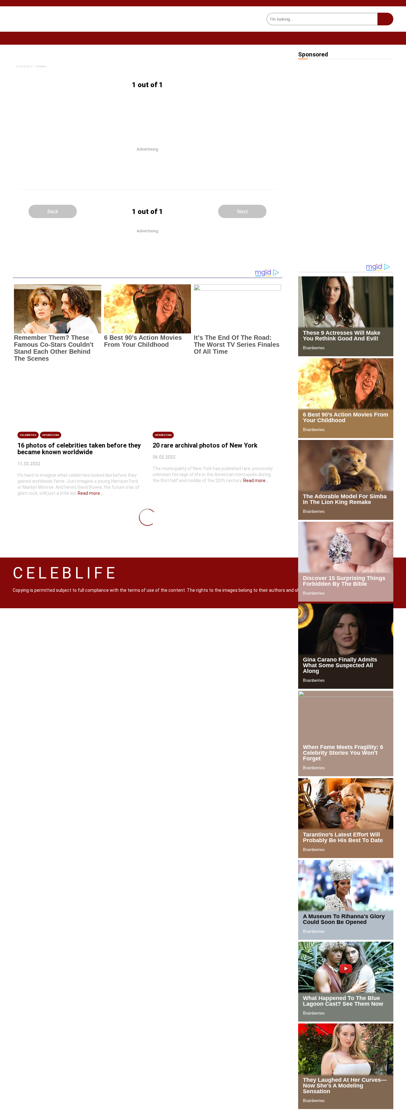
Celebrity (154, 38)
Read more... (90, 493)
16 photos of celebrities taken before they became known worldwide (79, 449)
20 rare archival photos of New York (205, 445)
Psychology (245, 38)
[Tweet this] (197, 61)
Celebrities (28, 435)
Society (198, 38)
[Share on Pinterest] (97, 74)
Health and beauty (97, 38)
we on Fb (384, 38)
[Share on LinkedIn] (197, 68)
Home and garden (32, 38)
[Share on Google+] (98, 68)
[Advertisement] (147, 112)
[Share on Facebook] (98, 61)
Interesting (297, 38)
